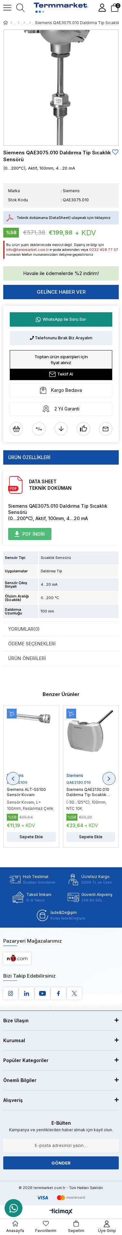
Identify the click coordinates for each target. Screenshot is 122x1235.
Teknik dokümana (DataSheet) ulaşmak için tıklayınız (64, 217)
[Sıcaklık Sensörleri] (24, 22)
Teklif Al (65, 374)
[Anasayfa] (11, 22)
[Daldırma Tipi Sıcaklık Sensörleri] (30, 22)
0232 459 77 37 (103, 249)
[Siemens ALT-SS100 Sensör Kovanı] (31, 741)
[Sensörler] (18, 22)
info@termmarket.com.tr (27, 249)
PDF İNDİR (33, 534)
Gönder (61, 1163)
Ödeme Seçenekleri (32, 643)
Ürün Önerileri (27, 658)
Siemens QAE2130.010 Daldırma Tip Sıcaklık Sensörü (87, 792)
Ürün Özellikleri (29, 457)
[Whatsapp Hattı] (13, 1208)
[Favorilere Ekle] (115, 152)
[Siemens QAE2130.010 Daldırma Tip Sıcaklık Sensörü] (90, 741)
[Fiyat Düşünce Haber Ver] (61, 429)
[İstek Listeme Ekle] (16, 429)
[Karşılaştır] (39, 429)
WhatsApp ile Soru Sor (64, 319)
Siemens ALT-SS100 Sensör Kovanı (26, 792)
